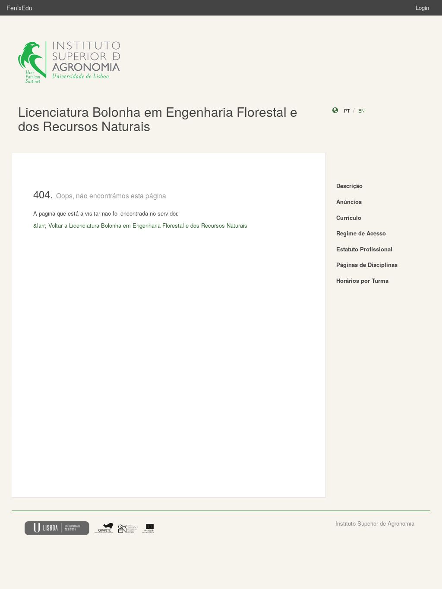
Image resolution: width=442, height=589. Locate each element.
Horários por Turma (362, 280)
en (361, 110)
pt (347, 110)
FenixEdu (19, 7)
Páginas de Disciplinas (367, 264)
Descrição (349, 186)
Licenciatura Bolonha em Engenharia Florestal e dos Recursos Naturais (157, 118)
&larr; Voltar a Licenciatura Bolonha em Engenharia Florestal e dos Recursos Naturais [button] (140, 225)
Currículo (348, 217)
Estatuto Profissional (364, 249)
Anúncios (349, 201)
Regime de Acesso (361, 233)
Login (422, 7)
